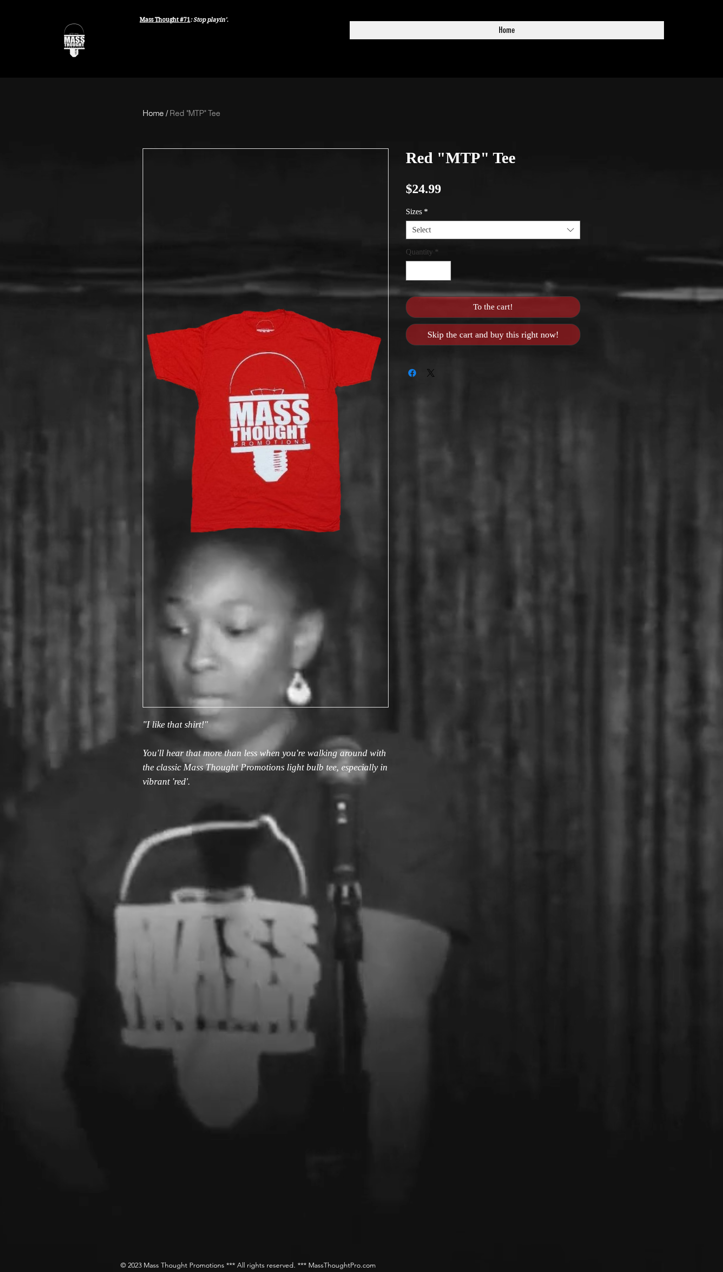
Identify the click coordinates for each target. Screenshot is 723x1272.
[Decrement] (414, 270)
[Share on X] (431, 373)
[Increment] (443, 270)
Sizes (417, 211)
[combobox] (493, 230)
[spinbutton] (428, 270)
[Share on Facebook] (412, 373)
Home (153, 113)
